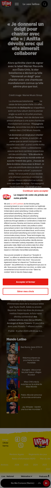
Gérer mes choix (25, 291)
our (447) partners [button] (17, 203)
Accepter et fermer (25, 281)
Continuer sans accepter (35, 190)
